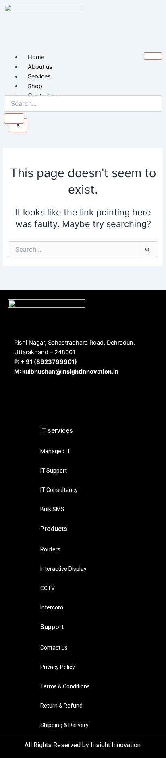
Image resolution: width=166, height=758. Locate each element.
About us (40, 66)
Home (36, 57)
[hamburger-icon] (153, 56)
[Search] (14, 118)
